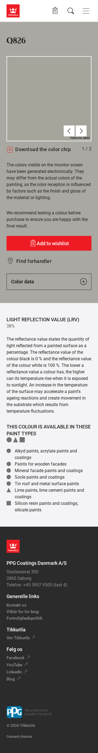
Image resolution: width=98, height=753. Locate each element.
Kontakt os (16, 605)
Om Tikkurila (18, 637)
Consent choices (19, 736)
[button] (55, 10)
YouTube (14, 664)
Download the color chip (43, 149)
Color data (22, 281)
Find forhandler (33, 261)
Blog (11, 679)
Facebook (15, 657)
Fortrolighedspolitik (24, 618)
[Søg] (71, 11)
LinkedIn (14, 672)
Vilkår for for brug (23, 611)
